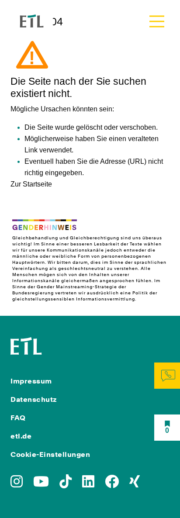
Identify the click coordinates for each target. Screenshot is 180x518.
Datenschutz (33, 399)
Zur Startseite (31, 184)
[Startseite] (26, 345)
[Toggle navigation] (157, 21)
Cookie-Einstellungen (50, 454)
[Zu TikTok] (65, 484)
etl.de (20, 436)
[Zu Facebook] (112, 484)
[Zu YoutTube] (41, 484)
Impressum (31, 381)
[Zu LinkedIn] (88, 484)
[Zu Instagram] (16, 484)
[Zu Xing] (134, 484)
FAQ (18, 418)
